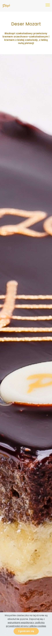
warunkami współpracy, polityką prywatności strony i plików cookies (26, 624)
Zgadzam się (26, 631)
